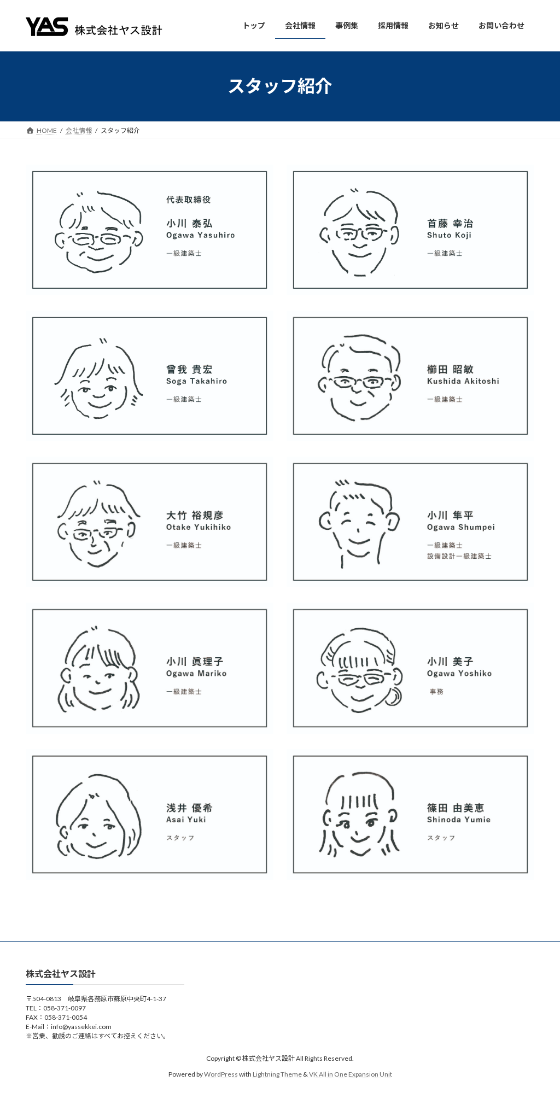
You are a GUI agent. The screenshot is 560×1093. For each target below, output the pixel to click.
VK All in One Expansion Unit (350, 1074)
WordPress (221, 1074)
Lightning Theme (277, 1074)
